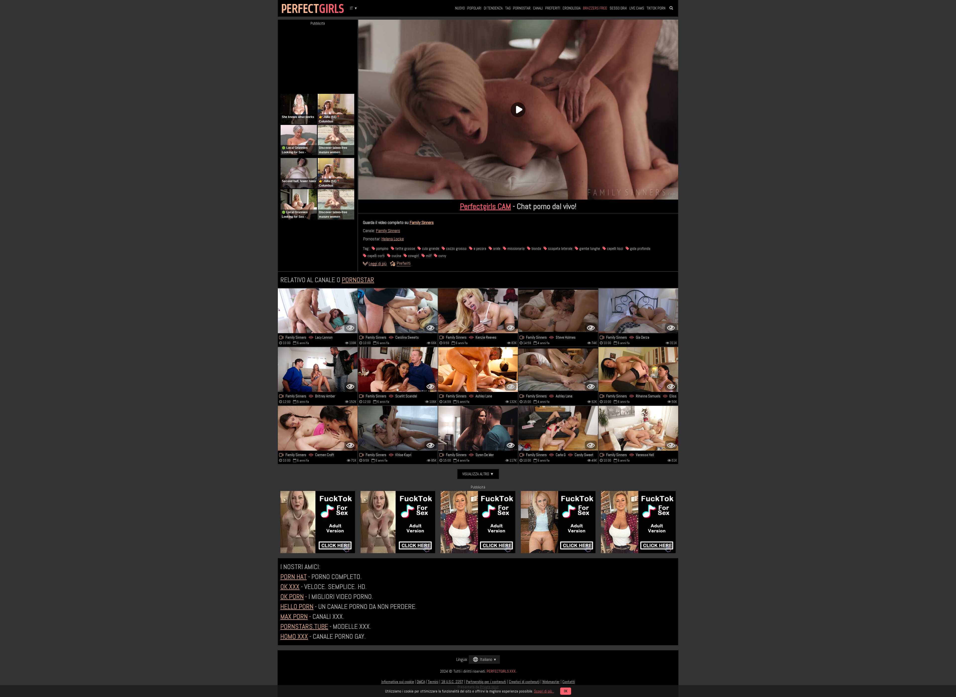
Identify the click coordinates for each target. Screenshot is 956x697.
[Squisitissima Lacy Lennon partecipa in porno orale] (318, 310)
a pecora (479, 248)
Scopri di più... (544, 691)
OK (565, 691)
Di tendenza (493, 8)
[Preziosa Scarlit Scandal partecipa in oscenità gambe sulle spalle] (398, 369)
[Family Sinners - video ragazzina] (398, 310)
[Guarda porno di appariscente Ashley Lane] (478, 369)
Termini (433, 681)
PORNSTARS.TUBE (304, 626)
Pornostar (522, 8)
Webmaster (551, 681)
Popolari (474, 8)
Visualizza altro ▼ (478, 474)
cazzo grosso (456, 248)
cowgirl (413, 255)
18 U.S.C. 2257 (452, 681)
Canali (538, 8)
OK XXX (289, 586)
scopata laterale (559, 248)
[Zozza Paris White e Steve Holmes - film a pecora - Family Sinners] (558, 310)
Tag (508, 8)
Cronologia (572, 8)
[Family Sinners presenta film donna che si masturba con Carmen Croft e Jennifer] (318, 428)
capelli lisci (614, 248)
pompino (381, 248)
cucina (396, 255)
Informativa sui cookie (397, 681)
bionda (536, 248)
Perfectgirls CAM (485, 206)
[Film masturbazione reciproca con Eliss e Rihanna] (638, 369)
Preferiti (552, 8)
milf (428, 255)
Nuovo (460, 8)
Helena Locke (392, 239)
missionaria (515, 248)
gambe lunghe (589, 248)
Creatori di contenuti (524, 681)
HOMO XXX (294, 636)
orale (496, 248)
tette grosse (404, 248)
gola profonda (639, 248)
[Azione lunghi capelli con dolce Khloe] (398, 428)
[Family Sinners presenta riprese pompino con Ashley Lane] (558, 369)
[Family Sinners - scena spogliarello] (638, 428)
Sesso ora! (618, 8)
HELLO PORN (296, 606)
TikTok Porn (656, 8)
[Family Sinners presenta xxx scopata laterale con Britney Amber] (318, 369)
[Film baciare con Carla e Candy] (558, 428)
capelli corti (375, 255)
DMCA (421, 681)
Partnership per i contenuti (486, 681)
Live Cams (636, 8)
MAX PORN (294, 616)
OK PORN (292, 596)
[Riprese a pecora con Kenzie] (478, 310)
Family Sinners (422, 222)
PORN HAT (293, 576)
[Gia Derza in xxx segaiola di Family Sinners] (638, 310)
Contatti (568, 681)
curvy (441, 255)
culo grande (430, 248)
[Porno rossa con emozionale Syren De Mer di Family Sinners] (478, 428)
